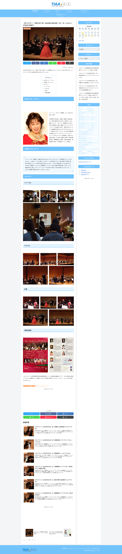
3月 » (83, 40)
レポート (33, 385)
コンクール (81, 548)
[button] (70, 63)
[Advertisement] (48, 399)
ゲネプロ (47, 88)
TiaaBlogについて (96, 548)
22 (85, 35)
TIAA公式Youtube (85, 172)
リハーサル (47, 86)
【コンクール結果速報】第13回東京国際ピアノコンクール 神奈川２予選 (88, 69)
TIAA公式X (83, 170)
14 (82, 34)
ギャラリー (46, 84)
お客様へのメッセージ (49, 82)
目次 (46, 77)
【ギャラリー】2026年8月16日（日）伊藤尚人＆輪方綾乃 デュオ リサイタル (89, 81)
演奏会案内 (64, 548)
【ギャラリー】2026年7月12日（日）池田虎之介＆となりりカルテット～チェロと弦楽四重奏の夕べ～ (88, 88)
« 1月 (79, 40)
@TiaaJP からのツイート (84, 162)
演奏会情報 (47, 92)
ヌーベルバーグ (27, 385)
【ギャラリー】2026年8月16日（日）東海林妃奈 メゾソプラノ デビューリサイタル (89, 75)
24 (92, 35)
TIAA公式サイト (85, 174)
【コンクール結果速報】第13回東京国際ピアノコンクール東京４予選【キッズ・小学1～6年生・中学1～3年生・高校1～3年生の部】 (89, 96)
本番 (46, 90)
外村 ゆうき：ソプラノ (49, 80)
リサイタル (70, 548)
